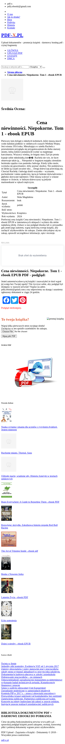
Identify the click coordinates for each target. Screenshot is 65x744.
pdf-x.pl (5, 740)
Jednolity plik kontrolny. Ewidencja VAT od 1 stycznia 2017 (30, 666)
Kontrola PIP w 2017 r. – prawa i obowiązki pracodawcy (28, 693)
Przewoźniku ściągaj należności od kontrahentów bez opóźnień (31, 696)
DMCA (11, 58)
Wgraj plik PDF (9, 336)
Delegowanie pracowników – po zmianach (21, 677)
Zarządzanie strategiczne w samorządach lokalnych (25, 690)
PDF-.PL (12, 35)
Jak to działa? (13, 17)
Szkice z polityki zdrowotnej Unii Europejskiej (23, 688)
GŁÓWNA (12, 50)
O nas (10, 14)
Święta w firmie (8, 663)
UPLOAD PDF (15, 53)
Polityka (11, 22)
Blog (9, 19)
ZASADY (12, 55)
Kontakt (11, 27)
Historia (11, 25)
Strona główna (14, 72)
